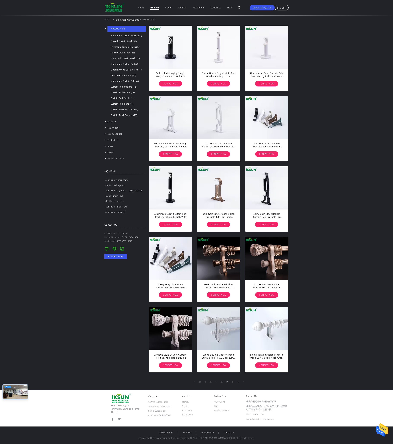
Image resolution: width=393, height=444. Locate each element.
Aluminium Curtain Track (126, 35)
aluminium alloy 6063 (115, 190)
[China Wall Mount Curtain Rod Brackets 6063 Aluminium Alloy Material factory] (266, 117)
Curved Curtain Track (124, 41)
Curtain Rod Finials (122, 98)
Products (154, 7)
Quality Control (114, 133)
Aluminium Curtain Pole (125, 81)
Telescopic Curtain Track (125, 46)
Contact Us (215, 7)
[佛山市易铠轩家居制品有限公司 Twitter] (119, 419)
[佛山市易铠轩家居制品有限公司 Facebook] (113, 419)
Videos (168, 7)
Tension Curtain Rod (123, 75)
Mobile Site (229, 433)
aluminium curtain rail (115, 212)
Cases (110, 152)
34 (199, 381)
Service (185, 406)
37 (216, 381)
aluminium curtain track (116, 179)
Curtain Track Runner (124, 115)
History (185, 401)
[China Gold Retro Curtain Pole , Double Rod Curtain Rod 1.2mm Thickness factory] (266, 258)
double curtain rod (114, 201)
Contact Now (170, 83)
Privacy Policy (207, 433)
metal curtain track (114, 195)
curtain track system (115, 185)
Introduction (188, 414)
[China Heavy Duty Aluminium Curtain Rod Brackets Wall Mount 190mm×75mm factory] (170, 258)
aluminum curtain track (116, 206)
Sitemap (187, 433)
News (230, 7)
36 (211, 381)
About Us (182, 7)
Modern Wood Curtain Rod (126, 69)
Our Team (187, 410)
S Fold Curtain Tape (123, 52)
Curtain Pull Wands (123, 92)
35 (205, 381)
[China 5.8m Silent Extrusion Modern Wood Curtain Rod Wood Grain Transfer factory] (266, 328)
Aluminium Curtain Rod (125, 64)
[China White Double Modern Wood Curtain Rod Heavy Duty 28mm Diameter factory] (218, 328)
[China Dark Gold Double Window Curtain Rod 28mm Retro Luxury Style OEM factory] (218, 258)
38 (222, 381)
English (281, 7)
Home (141, 7)
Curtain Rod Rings (122, 103)
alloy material (135, 190)
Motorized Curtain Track (125, 58)
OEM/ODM (219, 401)
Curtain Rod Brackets (123, 86)
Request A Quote (262, 7)
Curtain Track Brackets (124, 109)
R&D (216, 406)
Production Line (221, 410)
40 (233, 381)
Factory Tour (198, 7)
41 (238, 381)
